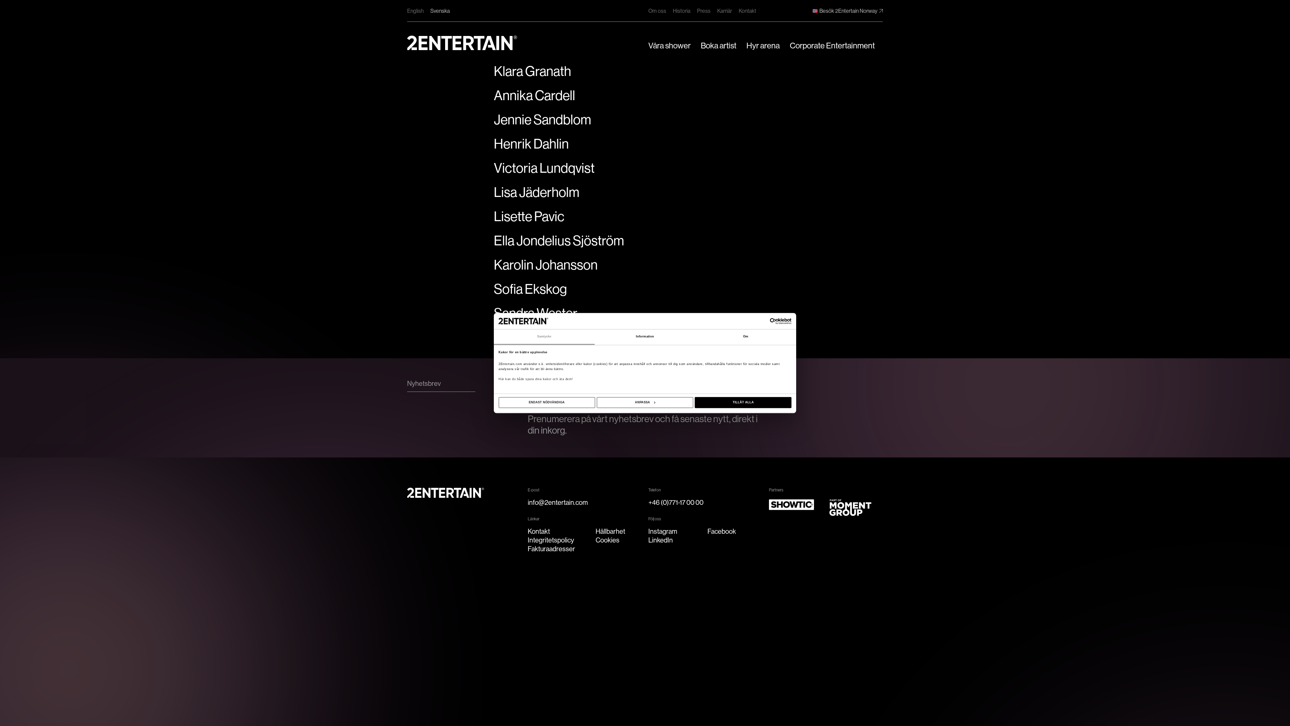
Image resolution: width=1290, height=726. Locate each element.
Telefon (654, 490)
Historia (681, 11)
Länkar (534, 519)
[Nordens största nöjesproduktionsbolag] (462, 42)
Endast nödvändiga (547, 402)
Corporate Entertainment (832, 45)
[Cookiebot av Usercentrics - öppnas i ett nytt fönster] (762, 321)
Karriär (724, 11)
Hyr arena (763, 45)
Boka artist (718, 45)
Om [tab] (745, 336)
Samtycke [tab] (544, 336)
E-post (534, 490)
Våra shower (669, 45)
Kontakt (747, 11)
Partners (776, 490)
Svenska (440, 11)
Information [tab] (645, 336)
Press (704, 11)
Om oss (657, 11)
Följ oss (654, 519)
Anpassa (642, 402)
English (415, 11)
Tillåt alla (743, 402)
